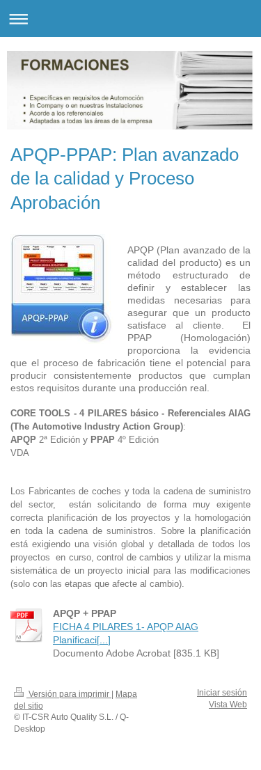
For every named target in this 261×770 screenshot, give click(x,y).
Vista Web (228, 704)
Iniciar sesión (222, 693)
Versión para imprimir (68, 694)
